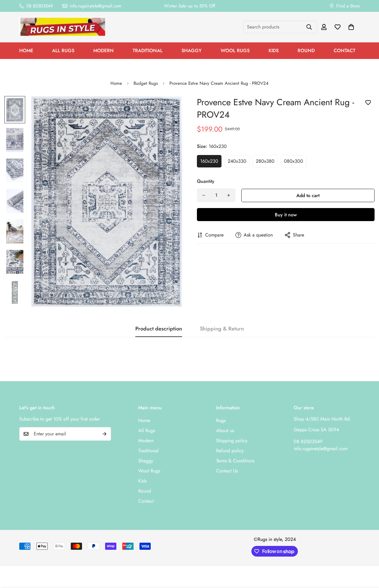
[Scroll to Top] (367, 556)
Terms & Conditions (235, 460)
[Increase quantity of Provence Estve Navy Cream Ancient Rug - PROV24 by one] (228, 195)
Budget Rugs (146, 83)
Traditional (148, 50)
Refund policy (230, 450)
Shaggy (192, 50)
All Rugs (63, 50)
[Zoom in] (169, 108)
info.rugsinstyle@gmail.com (321, 448)
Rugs (221, 420)
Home (26, 50)
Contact (344, 50)
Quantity (205, 181)
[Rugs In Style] (62, 27)
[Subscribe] (104, 434)
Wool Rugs (235, 50)
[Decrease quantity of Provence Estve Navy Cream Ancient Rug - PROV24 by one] (203, 195)
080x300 (293, 161)
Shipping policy (232, 440)
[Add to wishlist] (368, 102)
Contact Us (227, 470)
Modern (103, 50)
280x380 (265, 161)
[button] (351, 27)
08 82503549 (308, 441)
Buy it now (286, 214)
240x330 (237, 161)
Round (306, 50)
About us (225, 430)
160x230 (209, 161)
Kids (274, 50)
